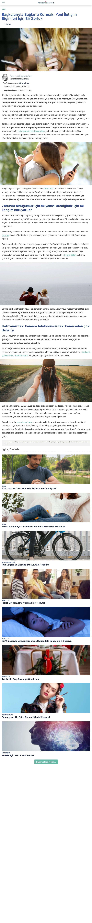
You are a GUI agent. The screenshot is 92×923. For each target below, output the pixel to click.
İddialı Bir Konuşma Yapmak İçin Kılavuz (23, 603)
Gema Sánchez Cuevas (19, 79)
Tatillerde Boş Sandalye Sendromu (20, 679)
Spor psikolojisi (8, 562)
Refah (4, 486)
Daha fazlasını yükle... (46, 762)
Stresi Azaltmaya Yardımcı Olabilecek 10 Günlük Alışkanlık (33, 526)
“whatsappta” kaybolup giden (31, 131)
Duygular (6, 677)
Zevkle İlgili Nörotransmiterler (18, 755)
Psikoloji (5, 600)
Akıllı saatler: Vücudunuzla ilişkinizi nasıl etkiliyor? (29, 488)
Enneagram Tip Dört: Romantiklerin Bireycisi (26, 717)
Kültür (4, 9)
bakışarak (49, 188)
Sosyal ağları (70, 255)
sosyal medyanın (24, 422)
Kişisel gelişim (7, 715)
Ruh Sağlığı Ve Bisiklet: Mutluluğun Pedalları (25, 564)
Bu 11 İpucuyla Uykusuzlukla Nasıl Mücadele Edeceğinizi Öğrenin (37, 641)
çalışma (5, 235)
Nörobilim (6, 753)
